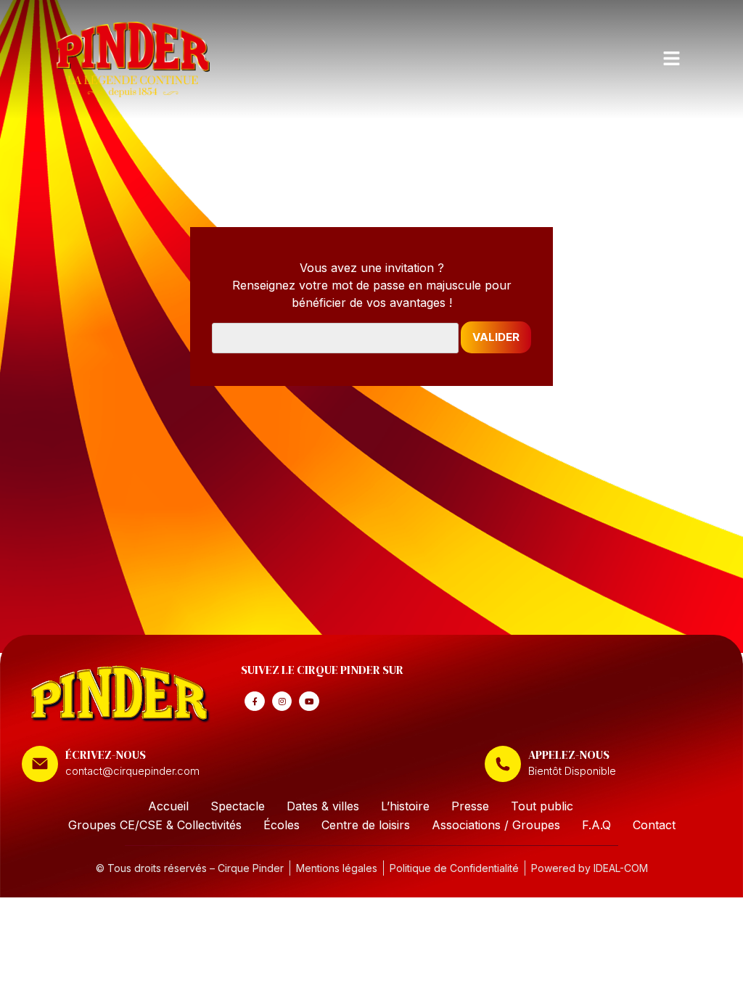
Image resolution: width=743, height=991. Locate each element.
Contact (654, 825)
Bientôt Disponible (572, 771)
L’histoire (405, 806)
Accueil (168, 806)
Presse (470, 806)
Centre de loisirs (365, 825)
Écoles (281, 825)
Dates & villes (323, 806)
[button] (671, 59)
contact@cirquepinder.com (132, 771)
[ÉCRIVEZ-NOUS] (40, 764)
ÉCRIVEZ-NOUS (105, 754)
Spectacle (237, 806)
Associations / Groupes (496, 825)
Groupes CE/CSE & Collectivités (155, 825)
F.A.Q (596, 825)
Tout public (542, 806)
